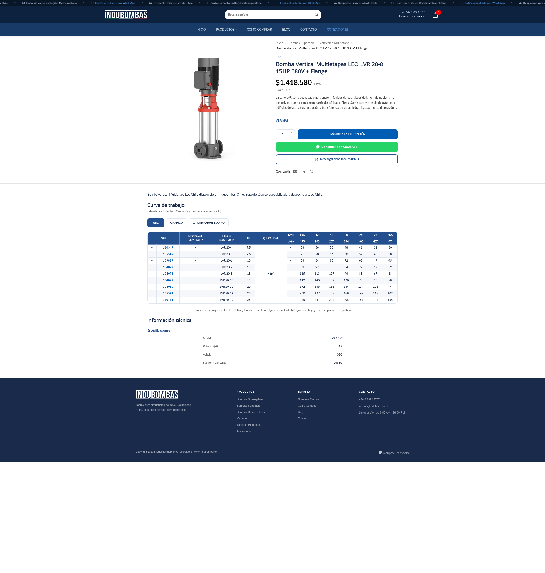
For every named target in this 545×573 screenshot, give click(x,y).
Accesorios (244, 431)
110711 (168, 300)
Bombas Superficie (301, 43)
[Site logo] (126, 14)
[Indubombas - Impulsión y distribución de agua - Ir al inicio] (157, 394)
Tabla (155, 222)
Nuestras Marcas (308, 399)
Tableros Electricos (249, 424)
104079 (168, 280)
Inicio (280, 43)
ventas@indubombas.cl (373, 406)
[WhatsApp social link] (311, 171)
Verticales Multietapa (334, 43)
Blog (300, 412)
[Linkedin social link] (303, 171)
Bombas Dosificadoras (251, 412)
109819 (168, 260)
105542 (168, 254)
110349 (168, 247)
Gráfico (176, 222)
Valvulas (242, 418)
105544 (168, 293)
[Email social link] (295, 171)
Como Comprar (307, 405)
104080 (168, 287)
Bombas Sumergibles (250, 399)
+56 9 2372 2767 (369, 399)
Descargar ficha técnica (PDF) (339, 159)
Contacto (303, 418)
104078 (168, 273)
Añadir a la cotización (347, 134)
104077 (168, 267)
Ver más (282, 120)
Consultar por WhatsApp (339, 147)
